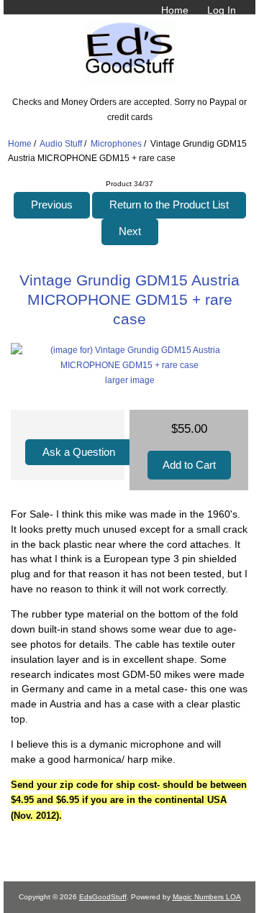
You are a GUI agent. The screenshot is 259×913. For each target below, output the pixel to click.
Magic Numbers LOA (207, 897)
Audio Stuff (61, 143)
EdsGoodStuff (103, 897)
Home (174, 10)
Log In (221, 10)
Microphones (116, 143)
